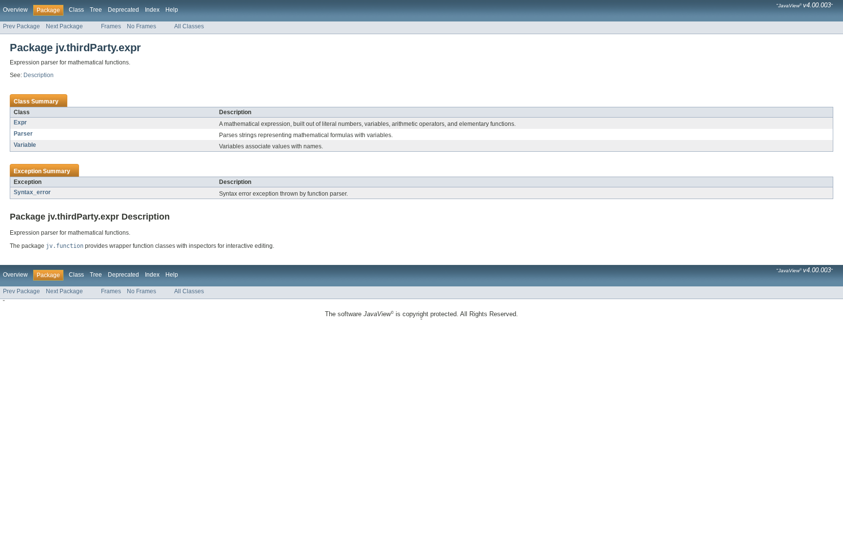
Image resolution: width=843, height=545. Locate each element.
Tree (96, 9)
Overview (15, 9)
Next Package (64, 26)
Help (171, 9)
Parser (23, 133)
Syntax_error (32, 192)
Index (152, 9)
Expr (20, 122)
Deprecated (123, 9)
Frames (111, 26)
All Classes (189, 26)
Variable (25, 144)
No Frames (141, 26)
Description (38, 75)
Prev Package (21, 26)
